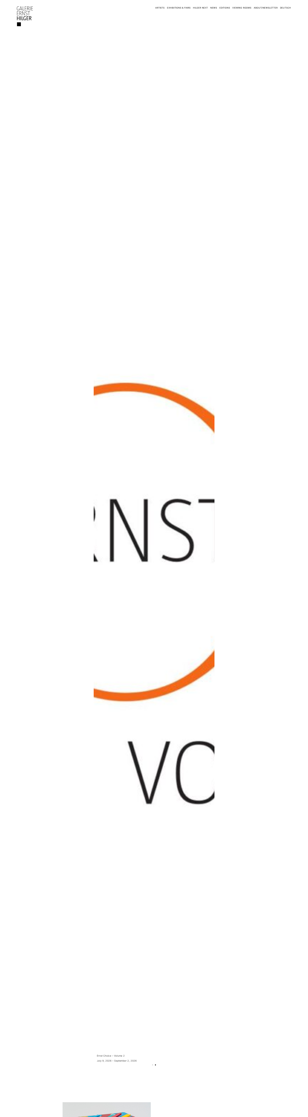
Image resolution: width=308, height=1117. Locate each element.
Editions (224, 7)
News (213, 7)
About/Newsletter (266, 7)
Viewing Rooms (241, 7)
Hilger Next (200, 7)
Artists (160, 7)
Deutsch (285, 7)
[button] (152, 1064)
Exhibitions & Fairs (179, 7)
